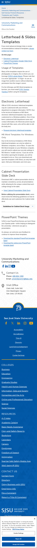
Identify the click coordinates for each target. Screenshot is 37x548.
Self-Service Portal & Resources (13, 13)
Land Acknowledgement (18, 347)
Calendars (6, 439)
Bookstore (6, 435)
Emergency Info (9, 488)
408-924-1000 (17, 276)
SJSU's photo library (15, 76)
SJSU (7, 2)
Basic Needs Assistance (12, 427)
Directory (6, 480)
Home (4, 8)
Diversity (18, 342)
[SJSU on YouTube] (31, 323)
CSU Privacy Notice (18, 529)
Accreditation (18, 334)
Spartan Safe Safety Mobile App (16, 461)
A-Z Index (6, 418)
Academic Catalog (10, 422)
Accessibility (18, 330)
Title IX (18, 338)
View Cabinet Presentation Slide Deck (17, 190)
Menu (33, 27)
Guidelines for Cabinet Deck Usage (16, 206)
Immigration (7, 457)
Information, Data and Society (15, 391)
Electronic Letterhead (11, 59)
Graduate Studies (9, 382)
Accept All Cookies (18, 544)
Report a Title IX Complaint (14, 497)
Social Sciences (8, 408)
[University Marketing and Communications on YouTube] (13, 266)
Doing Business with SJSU (13, 484)
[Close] (34, 519)
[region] (18, 532)
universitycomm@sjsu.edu (22, 278)
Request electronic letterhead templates (17, 130)
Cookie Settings (18, 355)
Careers (5, 444)
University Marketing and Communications (16, 10)
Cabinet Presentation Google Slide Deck (18, 61)
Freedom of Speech (10, 452)
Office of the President (8, 29)
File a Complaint (9, 493)
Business (6, 369)
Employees (7, 448)
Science (5, 403)
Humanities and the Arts (13, 395)
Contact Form (8, 476)
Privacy (18, 351)
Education (6, 373)
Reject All (18, 539)
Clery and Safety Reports (13, 431)
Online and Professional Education (17, 399)
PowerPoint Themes (11, 63)
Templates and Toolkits (10, 15)
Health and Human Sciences (14, 386)
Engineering (7, 378)
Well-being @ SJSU (10, 465)
